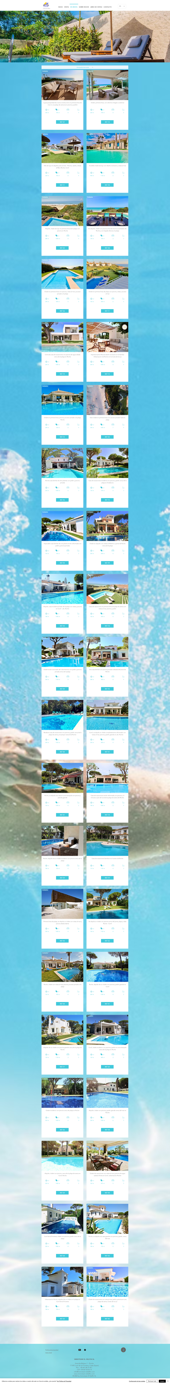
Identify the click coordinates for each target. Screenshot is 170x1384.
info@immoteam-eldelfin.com (84, 1372)
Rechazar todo (152, 1381)
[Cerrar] (168, 1381)
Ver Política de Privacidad (64, 1381)
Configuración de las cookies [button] (137, 1381)
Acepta (162, 1381)
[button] (45, 71)
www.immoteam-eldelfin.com (84, 1374)
